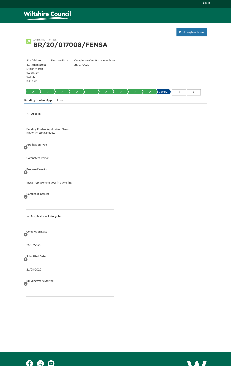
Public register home (191, 32)
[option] (33, 91)
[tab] (38, 100)
